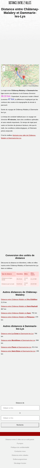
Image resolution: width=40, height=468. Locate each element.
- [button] (3, 70)
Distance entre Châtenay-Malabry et (19, 299)
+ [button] (3, 67)
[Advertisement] (20, 40)
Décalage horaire (20, 463)
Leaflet (24, 86)
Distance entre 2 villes (13, 439)
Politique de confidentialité (20, 447)
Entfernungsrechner (20, 459)
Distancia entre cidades (20, 455)
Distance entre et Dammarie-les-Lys (17, 333)
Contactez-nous (20, 451)
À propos (20, 443)
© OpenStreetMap (33, 86)
